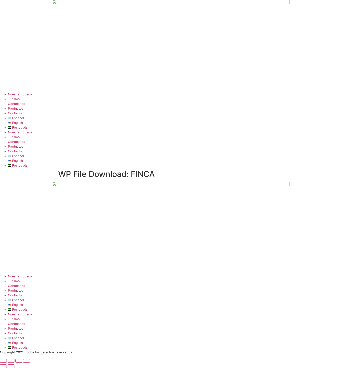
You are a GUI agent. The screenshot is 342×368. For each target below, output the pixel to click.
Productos (15, 108)
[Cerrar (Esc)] (26, 361)
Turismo (14, 99)
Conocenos (16, 104)
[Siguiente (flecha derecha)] (11, 366)
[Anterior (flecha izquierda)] (3, 366)
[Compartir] (18, 361)
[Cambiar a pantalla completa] (11, 361)
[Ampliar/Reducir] (3, 361)
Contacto (15, 113)
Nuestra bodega (20, 94)
